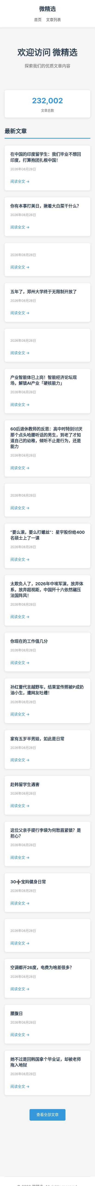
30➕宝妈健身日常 (28, 881)
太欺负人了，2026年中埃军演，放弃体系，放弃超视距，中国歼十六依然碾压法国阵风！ (46, 589)
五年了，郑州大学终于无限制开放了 (43, 291)
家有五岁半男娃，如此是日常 (37, 738)
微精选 (47, 9)
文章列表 (53, 19)
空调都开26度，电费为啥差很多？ (42, 967)
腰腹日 (16, 1013)
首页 (38, 19)
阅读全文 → (20, 181)
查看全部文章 (47, 1114)
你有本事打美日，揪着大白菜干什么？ (45, 206)
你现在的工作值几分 (29, 641)
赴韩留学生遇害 (24, 784)
